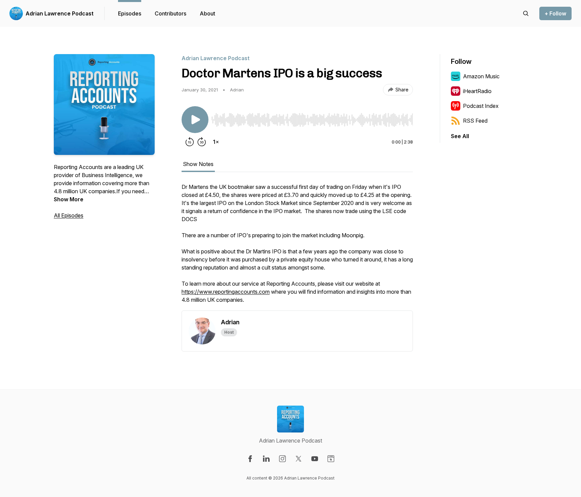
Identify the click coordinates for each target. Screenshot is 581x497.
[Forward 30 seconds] (201, 142)
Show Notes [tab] (198, 164)
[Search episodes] (526, 13)
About (207, 13)
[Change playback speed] (216, 142)
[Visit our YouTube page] (314, 458)
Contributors (170, 13)
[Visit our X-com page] (298, 458)
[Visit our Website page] (330, 458)
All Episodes (68, 215)
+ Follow (555, 13)
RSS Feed (475, 120)
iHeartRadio (477, 91)
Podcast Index (481, 105)
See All (460, 136)
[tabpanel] (297, 246)
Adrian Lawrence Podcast (59, 13)
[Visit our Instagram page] (282, 458)
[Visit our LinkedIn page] (266, 458)
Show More (68, 199)
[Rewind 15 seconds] (189, 142)
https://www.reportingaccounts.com (226, 291)
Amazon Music (481, 76)
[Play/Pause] (195, 119)
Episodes (129, 13)
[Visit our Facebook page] (250, 458)
